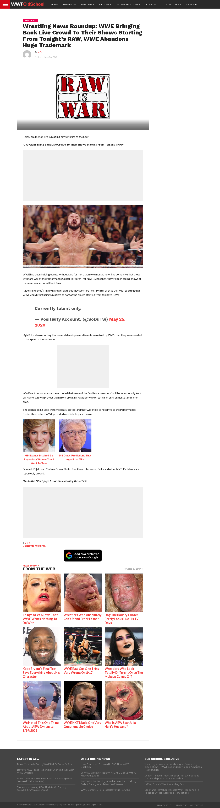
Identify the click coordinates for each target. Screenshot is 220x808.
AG (40, 52)
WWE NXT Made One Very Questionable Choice (82, 724)
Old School (153, 4)
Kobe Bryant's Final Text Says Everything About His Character (41, 672)
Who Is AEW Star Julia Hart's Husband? (120, 724)
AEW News (87, 4)
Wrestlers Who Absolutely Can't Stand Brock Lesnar (83, 617)
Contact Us (196, 805)
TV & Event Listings (195, 4)
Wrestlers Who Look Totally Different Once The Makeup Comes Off (124, 672)
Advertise (181, 805)
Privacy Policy (164, 805)
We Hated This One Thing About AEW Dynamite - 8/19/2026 (41, 726)
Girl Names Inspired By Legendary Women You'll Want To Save (39, 459)
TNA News (105, 4)
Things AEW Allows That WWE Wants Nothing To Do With (40, 619)
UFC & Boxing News (128, 4)
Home (54, 4)
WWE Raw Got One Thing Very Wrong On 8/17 (82, 670)
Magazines (172, 4)
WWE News (69, 4)
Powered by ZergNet (133, 569)
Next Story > (31, 565)
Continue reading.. (34, 545)
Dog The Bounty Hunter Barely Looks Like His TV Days (122, 619)
